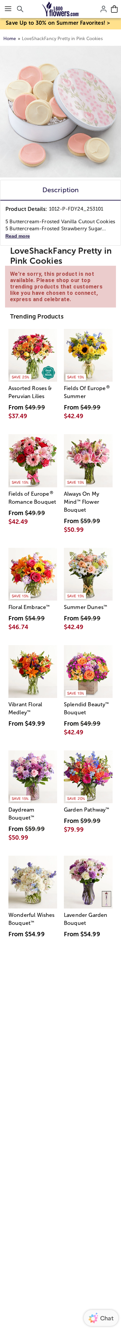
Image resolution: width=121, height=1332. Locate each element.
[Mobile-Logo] (60, 9)
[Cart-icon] (114, 9)
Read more (17, 236)
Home (9, 38)
